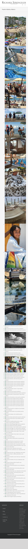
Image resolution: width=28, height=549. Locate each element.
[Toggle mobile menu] (25, 5)
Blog (4, 511)
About (4, 514)
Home (4, 508)
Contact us (5, 517)
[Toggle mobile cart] (22, 5)
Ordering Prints (5, 520)
